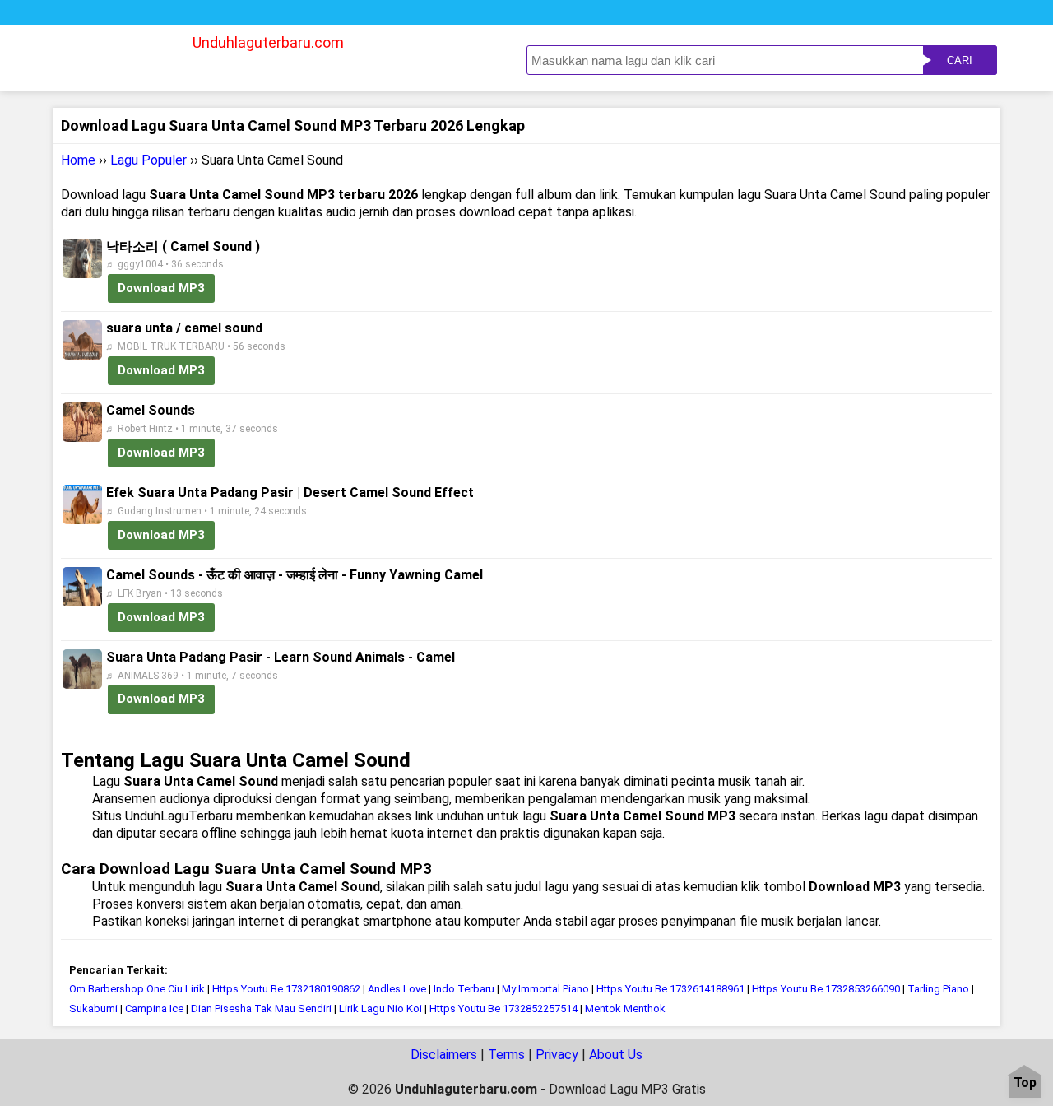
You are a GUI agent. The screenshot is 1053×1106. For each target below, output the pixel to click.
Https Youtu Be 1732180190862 (286, 989)
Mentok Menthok (625, 1008)
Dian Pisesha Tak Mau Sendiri (261, 1008)
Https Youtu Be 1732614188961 (670, 989)
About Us (615, 1054)
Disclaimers (444, 1054)
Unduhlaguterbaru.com (268, 42)
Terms (506, 1054)
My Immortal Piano (545, 989)
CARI (959, 60)
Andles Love (397, 989)
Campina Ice (154, 1008)
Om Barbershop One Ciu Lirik (137, 989)
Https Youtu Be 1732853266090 (826, 989)
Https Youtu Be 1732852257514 (503, 1008)
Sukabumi (93, 1008)
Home (78, 160)
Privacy (557, 1054)
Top (1025, 1083)
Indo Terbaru (464, 989)
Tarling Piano (938, 989)
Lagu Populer (148, 160)
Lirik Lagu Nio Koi (380, 1008)
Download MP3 (161, 288)
